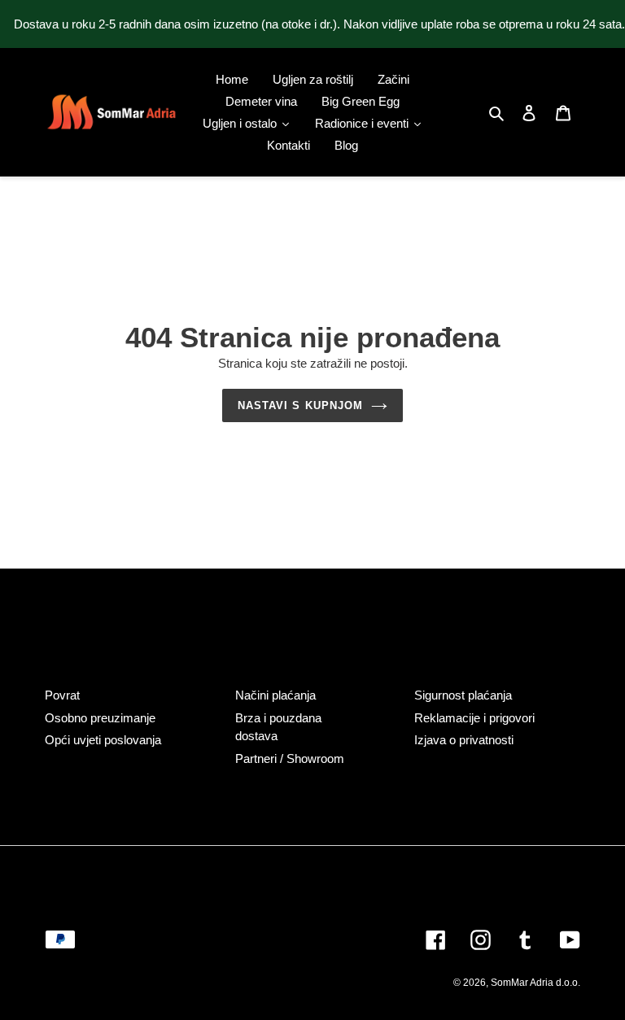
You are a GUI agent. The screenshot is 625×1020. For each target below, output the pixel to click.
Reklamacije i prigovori (474, 718)
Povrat (62, 695)
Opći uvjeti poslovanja (103, 740)
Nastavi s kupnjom (300, 405)
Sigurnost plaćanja (463, 695)
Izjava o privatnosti (464, 740)
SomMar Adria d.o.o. (535, 982)
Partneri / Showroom (289, 758)
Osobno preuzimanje (100, 718)
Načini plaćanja (275, 695)
